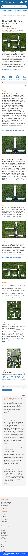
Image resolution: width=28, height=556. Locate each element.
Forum (2, 546)
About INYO (3, 529)
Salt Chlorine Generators (6, 507)
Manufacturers (4, 518)
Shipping (3, 530)
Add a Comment (7, 390)
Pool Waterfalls (4, 505)
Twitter (2, 549)
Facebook (3, 548)
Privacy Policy (4, 521)
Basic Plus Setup (10, 254)
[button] (26, 553)
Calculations (3, 514)
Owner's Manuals (5, 519)
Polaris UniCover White (9, 461)
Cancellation (3, 532)
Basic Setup (9, 216)
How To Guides (9, 14)
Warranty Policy (4, 535)
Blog (2, 544)
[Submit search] (2, 6)
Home (2, 14)
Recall (2, 537)
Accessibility (4, 523)
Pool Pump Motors (5, 508)
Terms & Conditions (5, 538)
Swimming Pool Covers (6, 502)
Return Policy (4, 533)
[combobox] (14, 6)
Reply (6, 412)
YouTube (3, 551)
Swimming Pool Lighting (6, 503)
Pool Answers (4, 516)
